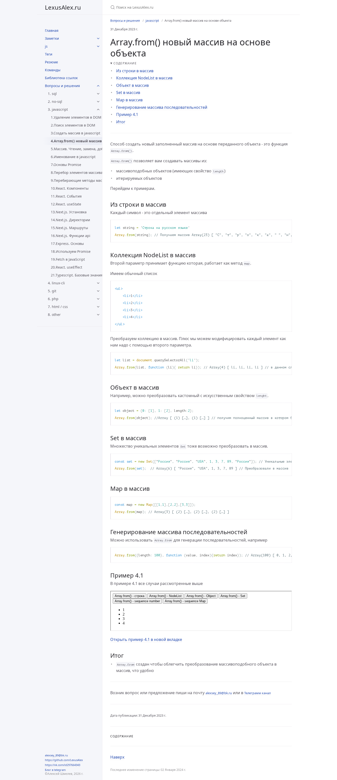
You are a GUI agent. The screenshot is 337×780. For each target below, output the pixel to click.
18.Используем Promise (71, 251)
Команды (52, 70)
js (46, 46)
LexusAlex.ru (63, 7)
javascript (152, 20)
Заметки (52, 38)
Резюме (51, 62)
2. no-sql (55, 101)
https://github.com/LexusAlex (64, 760)
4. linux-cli (56, 283)
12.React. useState (66, 204)
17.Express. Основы (67, 243)
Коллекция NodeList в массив (144, 78)
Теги (48, 54)
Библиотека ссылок (61, 77)
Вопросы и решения (62, 85)
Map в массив (129, 100)
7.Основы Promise (66, 164)
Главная (51, 30)
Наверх (117, 757)
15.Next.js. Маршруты (69, 227)
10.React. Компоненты (70, 188)
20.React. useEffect (66, 267)
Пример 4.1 (127, 114)
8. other (54, 314)
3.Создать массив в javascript (75, 133)
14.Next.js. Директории (70, 220)
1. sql (52, 93)
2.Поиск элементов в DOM (73, 125)
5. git (52, 291)
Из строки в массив (134, 70)
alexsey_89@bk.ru (56, 755)
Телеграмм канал (257, 693)
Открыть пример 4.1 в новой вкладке (146, 639)
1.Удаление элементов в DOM (76, 117)
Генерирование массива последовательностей (161, 107)
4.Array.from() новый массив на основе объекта (76, 141)
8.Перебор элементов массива (76, 172)
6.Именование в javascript (73, 156)
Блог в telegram (55, 770)
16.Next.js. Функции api (70, 235)
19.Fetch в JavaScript (68, 259)
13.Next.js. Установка (69, 212)
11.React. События (66, 196)
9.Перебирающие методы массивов (76, 180)
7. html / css (58, 306)
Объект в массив (132, 85)
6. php (53, 298)
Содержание (125, 63)
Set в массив (128, 92)
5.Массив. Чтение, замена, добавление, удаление (76, 148)
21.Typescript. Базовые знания (76, 275)
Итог (120, 122)
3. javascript (58, 109)
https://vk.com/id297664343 (62, 765)
